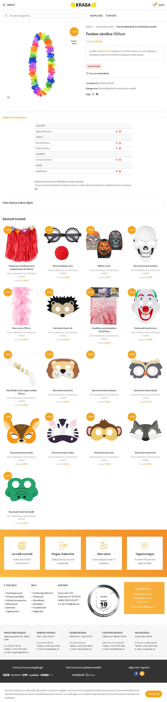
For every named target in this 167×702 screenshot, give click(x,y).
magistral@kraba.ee (20, 652)
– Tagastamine (11, 611)
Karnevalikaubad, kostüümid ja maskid (136, 26)
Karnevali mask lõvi (63, 390)
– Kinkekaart (37, 603)
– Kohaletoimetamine (15, 600)
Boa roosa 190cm (21, 328)
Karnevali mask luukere (146, 265)
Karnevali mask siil (62, 328)
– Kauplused (37, 596)
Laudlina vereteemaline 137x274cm (104, 330)
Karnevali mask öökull (145, 390)
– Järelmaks (9, 607)
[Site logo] (83, 4)
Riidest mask (104, 265)
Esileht (89, 26)
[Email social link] (97, 94)
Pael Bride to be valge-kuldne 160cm (21, 392)
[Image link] (103, 600)
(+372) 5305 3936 (117, 646)
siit (36, 188)
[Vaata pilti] (8, 97)
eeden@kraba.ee (84, 649)
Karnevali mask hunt (145, 452)
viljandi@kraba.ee (117, 649)
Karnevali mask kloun (146, 328)
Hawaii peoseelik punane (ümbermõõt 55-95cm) (21, 267)
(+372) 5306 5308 (52, 646)
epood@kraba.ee (146, 606)
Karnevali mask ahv (104, 452)
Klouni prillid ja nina (63, 265)
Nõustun (154, 694)
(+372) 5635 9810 (150, 646)
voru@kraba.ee (148, 649)
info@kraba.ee (72, 603)
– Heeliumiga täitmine (42, 593)
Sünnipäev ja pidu (105, 26)
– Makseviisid (10, 603)
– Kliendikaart (37, 600)
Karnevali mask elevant (104, 390)
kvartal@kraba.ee (51, 649)
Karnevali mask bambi (21, 452)
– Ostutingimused (13, 593)
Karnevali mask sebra (63, 452)
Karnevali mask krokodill (21, 511)
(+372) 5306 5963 (19, 649)
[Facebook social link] (93, 94)
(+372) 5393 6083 (84, 646)
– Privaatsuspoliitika (14, 596)
